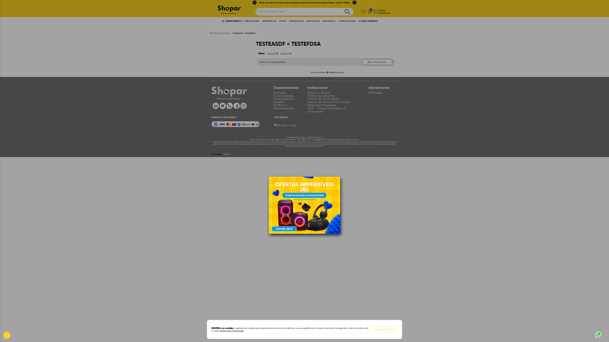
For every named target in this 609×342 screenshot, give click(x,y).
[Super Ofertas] (304, 205)
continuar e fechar (383, 329)
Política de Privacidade (231, 330)
